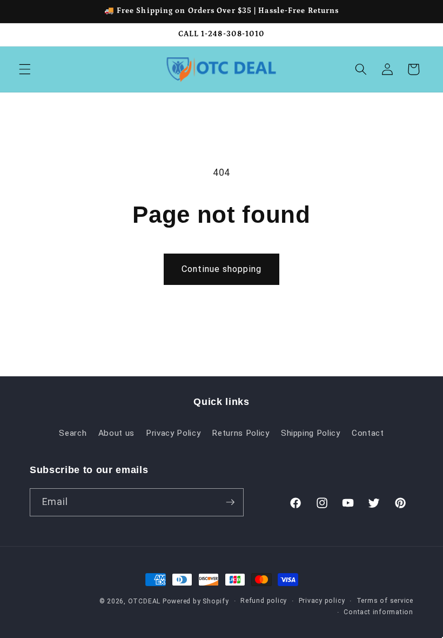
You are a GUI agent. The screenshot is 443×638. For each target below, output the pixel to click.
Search (72, 433)
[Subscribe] (230, 502)
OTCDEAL (144, 601)
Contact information (378, 612)
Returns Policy (240, 433)
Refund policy (263, 600)
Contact (368, 433)
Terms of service (385, 600)
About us (116, 433)
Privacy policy (322, 600)
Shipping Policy (310, 433)
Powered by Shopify (196, 601)
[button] (25, 69)
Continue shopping (221, 269)
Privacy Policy (173, 433)
